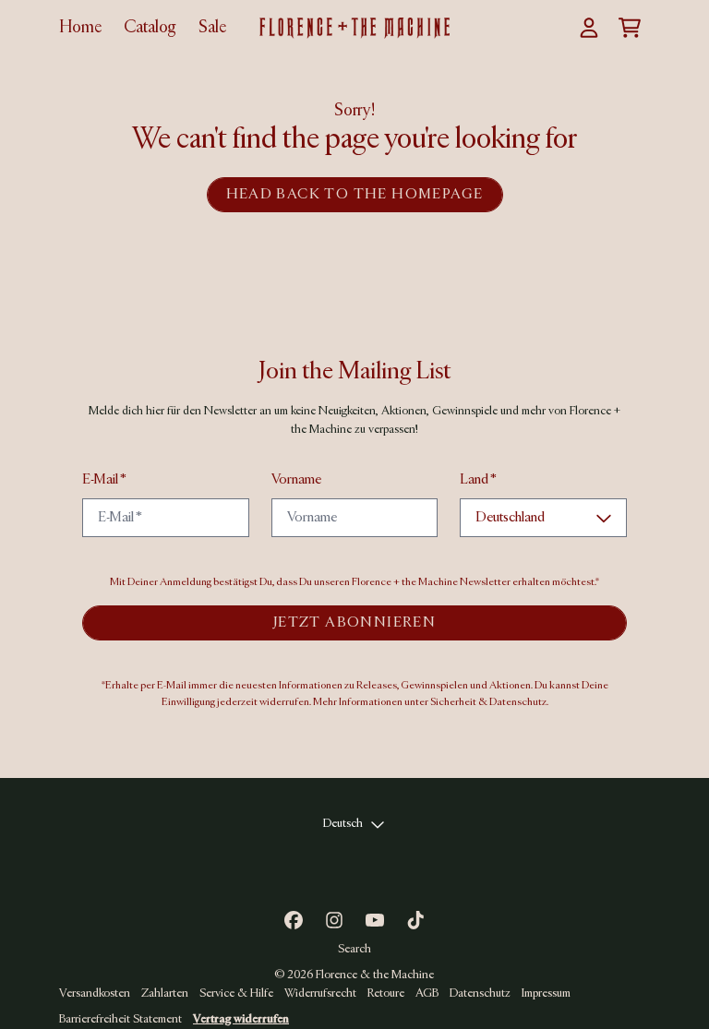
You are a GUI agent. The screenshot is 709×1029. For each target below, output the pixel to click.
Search (354, 949)
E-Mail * (104, 480)
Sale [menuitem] (212, 27)
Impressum (546, 993)
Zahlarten (164, 993)
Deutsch (343, 824)
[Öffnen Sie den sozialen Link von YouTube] (374, 920)
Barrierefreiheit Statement (120, 1019)
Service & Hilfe (236, 993)
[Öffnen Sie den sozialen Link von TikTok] (415, 920)
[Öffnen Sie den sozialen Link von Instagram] (334, 920)
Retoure (385, 993)
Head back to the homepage (355, 194)
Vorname (296, 480)
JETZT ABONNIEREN (354, 623)
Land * (478, 480)
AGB (427, 993)
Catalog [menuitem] (150, 27)
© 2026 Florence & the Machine (354, 975)
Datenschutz (480, 993)
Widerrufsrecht (320, 993)
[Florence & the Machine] (354, 28)
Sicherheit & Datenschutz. (489, 702)
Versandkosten (94, 993)
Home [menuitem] (80, 27)
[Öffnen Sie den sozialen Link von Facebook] (293, 920)
